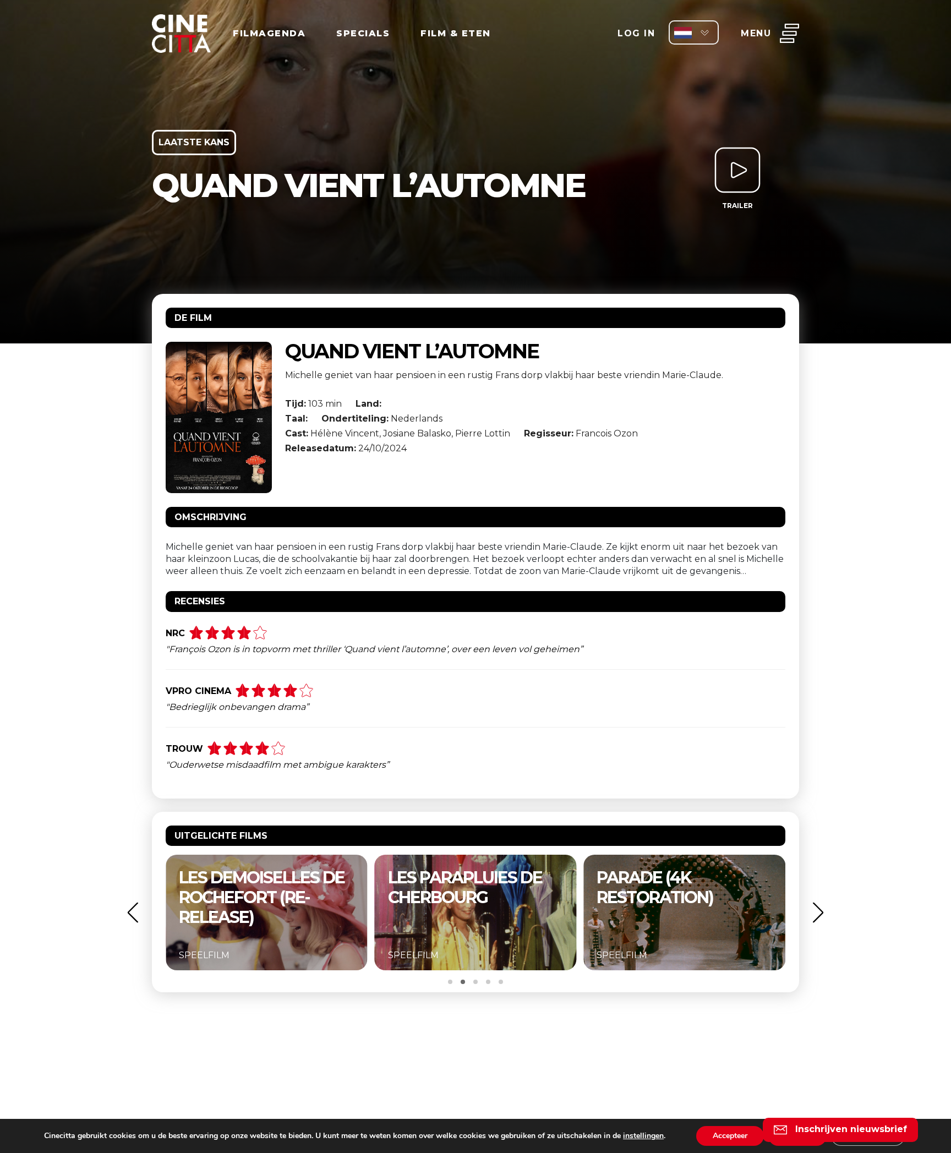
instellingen (643, 1136)
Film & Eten (455, 33)
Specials (363, 33)
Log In (636, 33)
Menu (756, 33)
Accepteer (730, 1135)
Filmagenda (269, 33)
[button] (132, 912)
